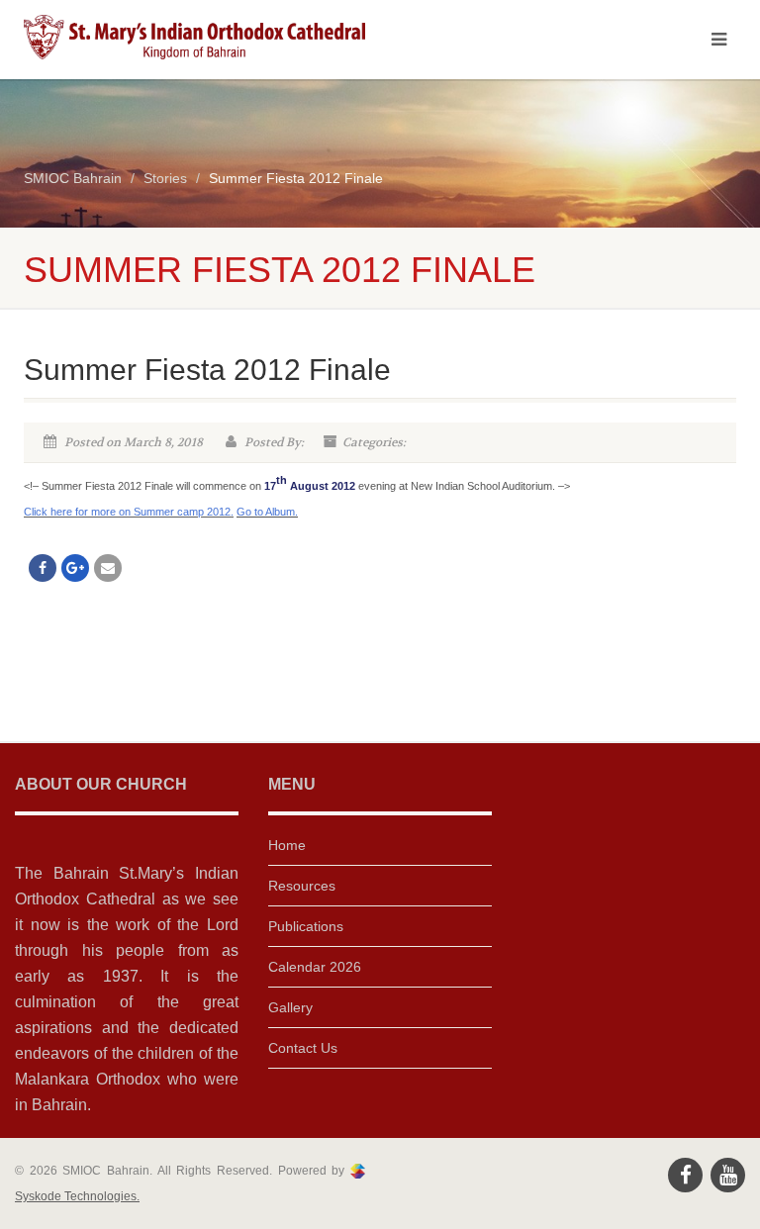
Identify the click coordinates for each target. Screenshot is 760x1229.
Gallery (290, 1007)
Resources (301, 886)
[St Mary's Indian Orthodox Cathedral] (194, 37)
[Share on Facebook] (42, 568)
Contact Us (302, 1048)
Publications (305, 926)
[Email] (108, 568)
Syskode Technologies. (77, 1196)
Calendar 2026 (314, 967)
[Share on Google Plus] (75, 568)
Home (287, 845)
